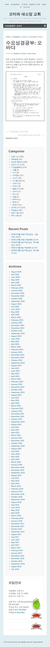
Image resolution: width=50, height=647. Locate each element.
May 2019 (15, 481)
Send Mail (21, 612)
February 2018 (17, 518)
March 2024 (16, 347)
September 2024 (18, 333)
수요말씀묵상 (16, 37)
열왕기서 (16, 189)
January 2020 (16, 465)
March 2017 (16, 548)
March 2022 (16, 406)
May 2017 (15, 542)
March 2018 (16, 516)
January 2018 (16, 521)
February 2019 (17, 489)
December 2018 (17, 494)
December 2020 (17, 441)
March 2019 (16, 486)
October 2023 (16, 360)
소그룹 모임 (17, 181)
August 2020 (16, 449)
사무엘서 (16, 175)
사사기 (15, 178)
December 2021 (17, 414)
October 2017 (16, 529)
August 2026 (16, 272)
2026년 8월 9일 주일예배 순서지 (24, 248)
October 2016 (16, 561)
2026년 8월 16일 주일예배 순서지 (24, 240)
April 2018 (15, 513)
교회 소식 (15, 157)
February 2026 (17, 288)
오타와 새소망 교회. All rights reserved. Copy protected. (25, 642)
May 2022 (15, 400)
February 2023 (17, 382)
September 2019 (18, 473)
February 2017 (17, 550)
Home (7, 4)
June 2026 (15, 277)
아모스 (15, 186)
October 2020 (16, 443)
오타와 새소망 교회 (25, 14)
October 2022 (16, 390)
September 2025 (18, 301)
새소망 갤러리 (16, 162)
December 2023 (17, 355)
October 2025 (16, 299)
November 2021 (17, 416)
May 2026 (15, 280)
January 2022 (16, 411)
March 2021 (16, 435)
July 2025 (15, 307)
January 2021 (16, 438)
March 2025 (16, 317)
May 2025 (15, 312)
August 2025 (16, 304)
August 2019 (16, 475)
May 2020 (15, 457)
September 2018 (18, 499)
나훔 (14, 170)
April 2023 (15, 376)
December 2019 (17, 467)
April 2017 (15, 545)
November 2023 (17, 357)
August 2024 (16, 336)
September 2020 (18, 446)
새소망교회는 (15, 4)
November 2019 (17, 470)
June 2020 (15, 454)
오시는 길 (26, 7)
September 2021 (18, 422)
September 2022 (18, 392)
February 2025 (17, 320)
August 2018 (16, 502)
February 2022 (17, 408)
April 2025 (15, 315)
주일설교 (14, 210)
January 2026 (16, 290)
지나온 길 (24, 4)
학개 (14, 202)
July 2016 (15, 569)
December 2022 (17, 387)
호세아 (15, 205)
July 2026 (15, 274)
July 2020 (15, 451)
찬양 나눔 (15, 213)
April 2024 (15, 344)
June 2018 (15, 508)
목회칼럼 (14, 159)
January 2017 (16, 553)
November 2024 (17, 328)
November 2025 (17, 296)
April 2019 (15, 483)
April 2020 (15, 459)
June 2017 (15, 540)
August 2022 (16, 395)
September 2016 (18, 564)
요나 (14, 194)
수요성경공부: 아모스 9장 (18, 132)
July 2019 (15, 478)
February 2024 (17, 349)
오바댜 (24, 37)
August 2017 (16, 534)
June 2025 (15, 309)
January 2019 (16, 491)
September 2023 (18, 363)
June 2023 (15, 371)
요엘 (14, 197)
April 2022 (15, 403)
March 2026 (16, 285)
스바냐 (15, 183)
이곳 (21, 607)
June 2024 (15, 339)
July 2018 (15, 505)
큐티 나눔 (15, 215)
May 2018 (15, 510)
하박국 (15, 199)
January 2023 (16, 384)
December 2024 (17, 325)
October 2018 (16, 497)
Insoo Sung (32, 53)
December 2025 (17, 293)
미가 (14, 173)
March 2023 (16, 379)
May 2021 (15, 430)
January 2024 (16, 352)
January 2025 (16, 323)
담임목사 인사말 (34, 4)
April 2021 (15, 433)
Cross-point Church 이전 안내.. (29, 135)
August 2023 (16, 366)
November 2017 (17, 526)
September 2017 (18, 532)
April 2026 (15, 282)
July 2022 (15, 398)
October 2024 (16, 331)
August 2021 (16, 424)
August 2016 (16, 566)
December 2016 (17, 556)
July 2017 (15, 537)
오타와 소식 (16, 207)
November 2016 (17, 558)
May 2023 (15, 374)
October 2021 (16, 419)
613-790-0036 (20, 610)
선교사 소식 (16, 165)
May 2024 (15, 341)
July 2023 (15, 368)
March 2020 (16, 462)
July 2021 (15, 427)
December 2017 (17, 524)
